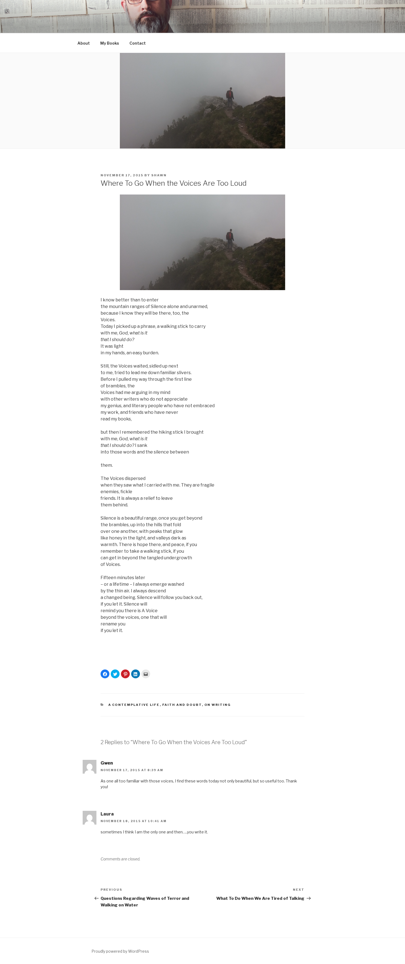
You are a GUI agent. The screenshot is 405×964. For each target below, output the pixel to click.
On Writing (217, 705)
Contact (137, 43)
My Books (109, 43)
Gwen (107, 763)
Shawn (159, 175)
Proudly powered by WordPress (120, 951)
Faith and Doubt (182, 705)
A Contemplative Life (134, 705)
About (83, 43)
